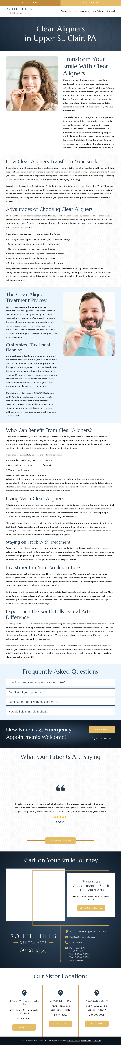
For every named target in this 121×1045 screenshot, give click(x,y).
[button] (60, 682)
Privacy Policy (73, 1041)
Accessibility (86, 1041)
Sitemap (97, 1041)
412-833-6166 (12, 653)
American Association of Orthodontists (40, 186)
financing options (85, 574)
